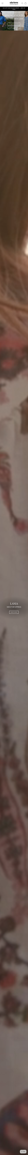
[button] (25, 3)
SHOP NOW (14, 612)
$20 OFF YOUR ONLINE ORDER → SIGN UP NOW (14, 8)
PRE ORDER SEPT (14, 24)
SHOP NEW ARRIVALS (14, 27)
